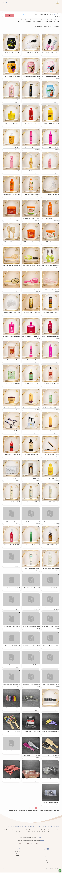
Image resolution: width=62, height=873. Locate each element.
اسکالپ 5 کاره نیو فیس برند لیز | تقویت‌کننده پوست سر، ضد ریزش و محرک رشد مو (31, 431)
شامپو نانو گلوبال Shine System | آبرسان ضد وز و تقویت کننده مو (31, 360)
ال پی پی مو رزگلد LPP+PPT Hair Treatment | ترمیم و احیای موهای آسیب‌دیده (12, 147)
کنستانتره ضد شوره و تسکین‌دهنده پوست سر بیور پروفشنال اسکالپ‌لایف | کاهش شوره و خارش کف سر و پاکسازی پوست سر (11, 572)
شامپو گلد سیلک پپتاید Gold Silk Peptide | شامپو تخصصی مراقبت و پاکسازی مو (12, 100)
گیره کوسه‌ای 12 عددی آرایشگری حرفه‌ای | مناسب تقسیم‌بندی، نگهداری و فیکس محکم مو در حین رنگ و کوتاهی (50, 744)
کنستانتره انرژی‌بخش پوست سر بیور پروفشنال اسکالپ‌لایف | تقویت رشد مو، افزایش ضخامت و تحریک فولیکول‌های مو (11, 549)
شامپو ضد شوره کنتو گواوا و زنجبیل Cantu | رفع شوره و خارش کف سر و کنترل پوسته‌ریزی (50, 218)
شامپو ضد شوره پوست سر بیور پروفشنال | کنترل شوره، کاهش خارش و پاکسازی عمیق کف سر (11, 596)
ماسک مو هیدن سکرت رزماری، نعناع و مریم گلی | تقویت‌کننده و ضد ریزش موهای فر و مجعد (11, 383)
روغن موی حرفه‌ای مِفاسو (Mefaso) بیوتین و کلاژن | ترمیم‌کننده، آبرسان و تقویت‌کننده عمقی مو (31, 454)
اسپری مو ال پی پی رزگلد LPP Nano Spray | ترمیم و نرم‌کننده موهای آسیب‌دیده (51, 171)
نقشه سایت (46, 862)
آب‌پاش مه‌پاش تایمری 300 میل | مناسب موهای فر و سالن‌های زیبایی (11, 171)
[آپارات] (31, 857)
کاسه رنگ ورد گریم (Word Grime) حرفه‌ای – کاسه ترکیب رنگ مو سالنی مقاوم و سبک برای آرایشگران (51, 792)
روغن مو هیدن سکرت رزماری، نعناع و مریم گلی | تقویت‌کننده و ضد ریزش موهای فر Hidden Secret (31, 383)
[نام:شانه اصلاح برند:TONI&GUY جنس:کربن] (11, 631)
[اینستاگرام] (42, 857)
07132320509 (26, 852)
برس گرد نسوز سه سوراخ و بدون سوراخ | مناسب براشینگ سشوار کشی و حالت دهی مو (50, 265)
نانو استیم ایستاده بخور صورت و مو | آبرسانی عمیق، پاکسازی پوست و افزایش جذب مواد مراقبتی (31, 620)
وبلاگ (47, 871)
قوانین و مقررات (16, 866)
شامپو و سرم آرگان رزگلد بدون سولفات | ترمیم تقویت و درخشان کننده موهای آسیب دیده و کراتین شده (51, 383)
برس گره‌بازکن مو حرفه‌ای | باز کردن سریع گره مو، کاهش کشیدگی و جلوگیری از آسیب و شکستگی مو (31, 768)
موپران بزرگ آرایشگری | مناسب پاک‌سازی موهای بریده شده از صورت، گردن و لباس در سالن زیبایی (11, 697)
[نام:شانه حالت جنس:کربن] (50, 670)
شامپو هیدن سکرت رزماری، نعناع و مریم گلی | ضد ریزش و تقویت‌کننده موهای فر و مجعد (51, 407)
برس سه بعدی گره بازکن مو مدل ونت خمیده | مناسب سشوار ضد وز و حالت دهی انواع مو (12, 289)
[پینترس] (20, 857)
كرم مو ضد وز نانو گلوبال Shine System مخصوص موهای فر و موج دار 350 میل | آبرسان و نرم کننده (50, 360)
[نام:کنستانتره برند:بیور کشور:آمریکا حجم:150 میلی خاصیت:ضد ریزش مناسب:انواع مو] (11, 539)
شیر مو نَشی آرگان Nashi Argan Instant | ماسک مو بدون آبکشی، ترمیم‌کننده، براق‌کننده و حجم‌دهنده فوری (31, 478)
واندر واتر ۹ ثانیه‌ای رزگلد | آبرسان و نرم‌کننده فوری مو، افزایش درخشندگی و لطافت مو (12, 620)
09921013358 (31, 852)
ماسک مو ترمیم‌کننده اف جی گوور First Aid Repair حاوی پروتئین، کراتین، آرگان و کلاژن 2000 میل (50, 123)
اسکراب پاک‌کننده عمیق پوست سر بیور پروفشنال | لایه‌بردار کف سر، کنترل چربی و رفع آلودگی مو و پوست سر (31, 572)
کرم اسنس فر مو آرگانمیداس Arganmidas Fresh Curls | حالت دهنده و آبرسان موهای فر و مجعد (31, 407)
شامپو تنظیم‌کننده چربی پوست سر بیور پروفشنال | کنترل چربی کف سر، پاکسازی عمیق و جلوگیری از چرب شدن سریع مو (50, 596)
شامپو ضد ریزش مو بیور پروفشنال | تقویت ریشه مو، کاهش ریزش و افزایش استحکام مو (31, 596)
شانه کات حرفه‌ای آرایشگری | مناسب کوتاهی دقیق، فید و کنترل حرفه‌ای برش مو (12, 658)
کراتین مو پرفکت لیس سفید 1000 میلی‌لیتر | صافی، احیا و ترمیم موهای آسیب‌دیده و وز (51, 620)
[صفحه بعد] (26, 821)
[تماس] (28, 857)
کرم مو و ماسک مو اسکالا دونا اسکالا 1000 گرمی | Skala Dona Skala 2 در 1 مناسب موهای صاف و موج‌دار (31, 76)
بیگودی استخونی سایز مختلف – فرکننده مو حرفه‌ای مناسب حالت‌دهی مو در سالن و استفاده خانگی (50, 815)
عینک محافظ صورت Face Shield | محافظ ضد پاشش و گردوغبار (51, 194)
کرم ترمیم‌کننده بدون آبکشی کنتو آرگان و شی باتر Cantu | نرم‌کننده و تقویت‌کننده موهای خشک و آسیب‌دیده (31, 218)
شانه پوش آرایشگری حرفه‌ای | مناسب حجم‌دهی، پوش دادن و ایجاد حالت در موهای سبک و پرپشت (31, 678)
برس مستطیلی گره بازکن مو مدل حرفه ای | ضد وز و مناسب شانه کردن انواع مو (12, 265)
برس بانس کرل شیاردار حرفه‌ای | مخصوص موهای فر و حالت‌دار (32, 52)
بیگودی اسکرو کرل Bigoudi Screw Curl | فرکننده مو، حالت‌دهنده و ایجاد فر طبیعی (12, 478)
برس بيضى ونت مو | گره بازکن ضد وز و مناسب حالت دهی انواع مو (51, 289)
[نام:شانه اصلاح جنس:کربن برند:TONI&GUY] (11, 650)
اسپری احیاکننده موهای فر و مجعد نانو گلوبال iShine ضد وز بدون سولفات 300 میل (50, 147)
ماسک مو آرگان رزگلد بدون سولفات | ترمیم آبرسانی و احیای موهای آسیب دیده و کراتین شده (12, 360)
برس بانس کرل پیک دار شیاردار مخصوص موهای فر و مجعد (50, 52)
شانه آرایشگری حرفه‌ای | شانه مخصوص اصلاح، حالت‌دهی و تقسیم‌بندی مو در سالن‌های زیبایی (50, 639)
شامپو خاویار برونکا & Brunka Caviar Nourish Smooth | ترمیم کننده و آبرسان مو (32, 312)
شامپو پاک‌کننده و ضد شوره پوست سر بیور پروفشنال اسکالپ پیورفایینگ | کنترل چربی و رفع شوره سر (31, 502)
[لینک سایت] (25, 857)
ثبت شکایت (17, 868)
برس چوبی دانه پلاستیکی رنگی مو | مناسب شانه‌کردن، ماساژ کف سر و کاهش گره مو (12, 744)
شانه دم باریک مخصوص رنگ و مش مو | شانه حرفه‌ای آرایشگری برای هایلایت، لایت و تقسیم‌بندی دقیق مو (31, 658)
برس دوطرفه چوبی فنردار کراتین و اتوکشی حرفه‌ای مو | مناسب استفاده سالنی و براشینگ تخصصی (51, 454)
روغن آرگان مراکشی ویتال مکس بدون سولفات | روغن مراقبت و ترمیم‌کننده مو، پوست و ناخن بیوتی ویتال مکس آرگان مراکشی (31, 525)
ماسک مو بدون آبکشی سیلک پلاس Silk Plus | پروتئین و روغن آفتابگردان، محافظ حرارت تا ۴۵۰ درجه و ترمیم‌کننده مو (11, 454)
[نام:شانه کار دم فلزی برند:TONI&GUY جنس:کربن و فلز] (31, 631)
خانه (19, 861)
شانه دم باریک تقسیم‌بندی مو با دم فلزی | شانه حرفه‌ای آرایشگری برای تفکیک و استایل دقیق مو (31, 639)
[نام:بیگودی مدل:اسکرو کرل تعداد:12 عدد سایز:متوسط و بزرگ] (11, 468)
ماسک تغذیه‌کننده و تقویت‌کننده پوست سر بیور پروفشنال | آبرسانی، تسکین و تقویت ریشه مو (50, 572)
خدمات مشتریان (16, 862)
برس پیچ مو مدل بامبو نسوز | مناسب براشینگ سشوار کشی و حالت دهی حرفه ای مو (31, 265)
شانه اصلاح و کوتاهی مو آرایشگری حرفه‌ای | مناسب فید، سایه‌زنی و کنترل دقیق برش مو (12, 639)
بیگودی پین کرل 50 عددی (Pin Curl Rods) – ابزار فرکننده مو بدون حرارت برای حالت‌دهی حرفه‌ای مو (11, 792)
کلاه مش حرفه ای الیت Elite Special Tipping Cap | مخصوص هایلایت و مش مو (11, 312)
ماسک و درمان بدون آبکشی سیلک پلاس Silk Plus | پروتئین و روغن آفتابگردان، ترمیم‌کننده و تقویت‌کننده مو (50, 478)
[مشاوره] (59, 870)
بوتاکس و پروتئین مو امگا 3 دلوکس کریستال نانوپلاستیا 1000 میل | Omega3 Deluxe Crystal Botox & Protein (31, 100)
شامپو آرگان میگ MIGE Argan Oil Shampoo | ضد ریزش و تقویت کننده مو (50, 312)
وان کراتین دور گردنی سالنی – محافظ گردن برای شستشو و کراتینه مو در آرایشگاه (31, 792)
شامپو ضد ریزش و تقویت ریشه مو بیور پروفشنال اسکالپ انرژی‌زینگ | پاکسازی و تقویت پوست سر (11, 502)
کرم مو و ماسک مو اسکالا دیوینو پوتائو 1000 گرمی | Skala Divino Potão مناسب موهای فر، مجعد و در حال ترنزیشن (51, 76)
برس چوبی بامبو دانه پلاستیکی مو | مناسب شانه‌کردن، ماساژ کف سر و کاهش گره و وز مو (51, 768)
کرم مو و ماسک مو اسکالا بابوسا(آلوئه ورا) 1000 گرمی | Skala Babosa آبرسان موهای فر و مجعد (50, 100)
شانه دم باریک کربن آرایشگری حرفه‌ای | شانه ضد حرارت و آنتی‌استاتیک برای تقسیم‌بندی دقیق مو (50, 658)
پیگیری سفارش (17, 864)
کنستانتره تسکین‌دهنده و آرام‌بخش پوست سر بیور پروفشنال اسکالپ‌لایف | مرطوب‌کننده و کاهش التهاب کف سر (11, 525)
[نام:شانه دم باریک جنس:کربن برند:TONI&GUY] (50, 650)
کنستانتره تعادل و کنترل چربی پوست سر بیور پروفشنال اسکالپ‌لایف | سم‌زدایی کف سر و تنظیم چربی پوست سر (31, 549)
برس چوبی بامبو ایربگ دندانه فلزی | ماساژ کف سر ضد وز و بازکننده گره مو (12, 242)
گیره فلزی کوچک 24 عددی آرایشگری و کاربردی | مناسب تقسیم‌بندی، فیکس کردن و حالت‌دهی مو (50, 697)
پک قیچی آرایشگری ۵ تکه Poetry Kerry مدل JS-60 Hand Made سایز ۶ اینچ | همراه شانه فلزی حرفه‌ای (11, 431)
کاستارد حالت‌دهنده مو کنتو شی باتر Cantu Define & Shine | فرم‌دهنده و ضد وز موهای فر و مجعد (11, 218)
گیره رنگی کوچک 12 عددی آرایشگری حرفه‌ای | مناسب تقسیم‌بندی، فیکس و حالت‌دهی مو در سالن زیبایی (12, 721)
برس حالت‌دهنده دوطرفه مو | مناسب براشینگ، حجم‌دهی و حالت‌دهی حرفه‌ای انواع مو (50, 678)
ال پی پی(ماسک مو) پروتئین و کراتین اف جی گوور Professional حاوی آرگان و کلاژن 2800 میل (31, 123)
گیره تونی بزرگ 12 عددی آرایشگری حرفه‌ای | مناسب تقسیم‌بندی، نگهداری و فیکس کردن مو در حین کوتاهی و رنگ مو (31, 744)
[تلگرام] (37, 857)
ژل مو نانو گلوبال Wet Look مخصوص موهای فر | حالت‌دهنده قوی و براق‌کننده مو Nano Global (31, 336)
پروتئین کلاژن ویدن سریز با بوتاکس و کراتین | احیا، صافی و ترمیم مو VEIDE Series (51, 336)
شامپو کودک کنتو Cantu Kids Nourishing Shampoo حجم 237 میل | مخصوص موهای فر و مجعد (31, 194)
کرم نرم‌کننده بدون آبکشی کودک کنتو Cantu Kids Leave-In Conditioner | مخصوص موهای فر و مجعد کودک (50, 242)
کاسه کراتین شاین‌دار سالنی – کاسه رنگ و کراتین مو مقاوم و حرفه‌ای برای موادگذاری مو (12, 764)
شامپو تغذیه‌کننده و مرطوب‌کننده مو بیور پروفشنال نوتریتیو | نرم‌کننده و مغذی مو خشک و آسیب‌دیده (50, 525)
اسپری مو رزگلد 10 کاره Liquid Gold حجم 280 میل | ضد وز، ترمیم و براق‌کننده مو (32, 171)
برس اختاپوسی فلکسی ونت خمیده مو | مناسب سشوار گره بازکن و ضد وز (31, 289)
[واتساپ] (34, 857)
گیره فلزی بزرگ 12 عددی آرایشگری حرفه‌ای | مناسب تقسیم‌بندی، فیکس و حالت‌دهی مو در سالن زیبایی (31, 721)
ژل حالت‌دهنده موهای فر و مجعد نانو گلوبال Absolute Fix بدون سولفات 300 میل (12, 123)
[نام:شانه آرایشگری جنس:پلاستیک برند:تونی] (50, 631)
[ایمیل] (23, 857)
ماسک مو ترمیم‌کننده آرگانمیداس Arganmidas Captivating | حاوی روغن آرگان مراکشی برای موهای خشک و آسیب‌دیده (12, 407)
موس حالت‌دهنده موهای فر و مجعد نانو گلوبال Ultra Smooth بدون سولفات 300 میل (31, 147)
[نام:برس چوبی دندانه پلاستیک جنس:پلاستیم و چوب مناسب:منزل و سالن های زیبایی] (50, 758)
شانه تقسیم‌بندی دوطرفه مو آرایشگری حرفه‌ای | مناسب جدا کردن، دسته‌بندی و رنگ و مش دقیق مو (11, 678)
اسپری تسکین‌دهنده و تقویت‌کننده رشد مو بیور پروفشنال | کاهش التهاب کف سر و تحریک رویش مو (50, 549)
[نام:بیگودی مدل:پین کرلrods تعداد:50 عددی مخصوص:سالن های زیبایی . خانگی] (11, 782)
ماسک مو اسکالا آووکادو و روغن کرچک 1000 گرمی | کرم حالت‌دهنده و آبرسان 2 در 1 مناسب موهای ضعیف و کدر (12, 52)
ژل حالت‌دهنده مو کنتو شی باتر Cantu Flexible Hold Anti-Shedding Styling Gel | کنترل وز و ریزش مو (31, 242)
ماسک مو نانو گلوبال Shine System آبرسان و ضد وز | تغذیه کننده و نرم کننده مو (11, 336)
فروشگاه (46, 870)
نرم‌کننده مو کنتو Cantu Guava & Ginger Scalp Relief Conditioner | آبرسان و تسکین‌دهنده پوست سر (12, 194)
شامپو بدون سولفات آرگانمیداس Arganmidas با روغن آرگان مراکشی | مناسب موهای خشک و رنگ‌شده (50, 431)
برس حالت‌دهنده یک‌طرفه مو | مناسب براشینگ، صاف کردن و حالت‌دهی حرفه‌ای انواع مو (31, 697)
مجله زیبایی (45, 861)
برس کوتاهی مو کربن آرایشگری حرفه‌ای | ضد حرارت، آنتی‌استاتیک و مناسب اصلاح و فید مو (51, 721)
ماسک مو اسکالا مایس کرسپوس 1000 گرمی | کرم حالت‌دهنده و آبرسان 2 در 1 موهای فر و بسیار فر (12, 76)
